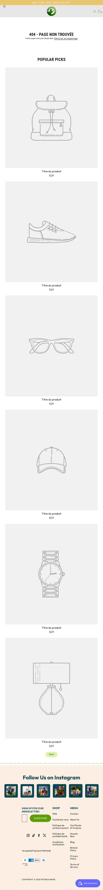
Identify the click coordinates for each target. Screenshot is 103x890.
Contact (74, 813)
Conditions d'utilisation (58, 843)
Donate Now (74, 835)
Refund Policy (73, 849)
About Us (74, 819)
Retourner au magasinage (66, 38)
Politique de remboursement (60, 826)
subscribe (40, 818)
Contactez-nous (60, 819)
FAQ (54, 813)
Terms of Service (74, 865)
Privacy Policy (74, 857)
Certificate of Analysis (75, 826)
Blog (72, 842)
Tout (51, 754)
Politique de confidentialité (59, 835)
